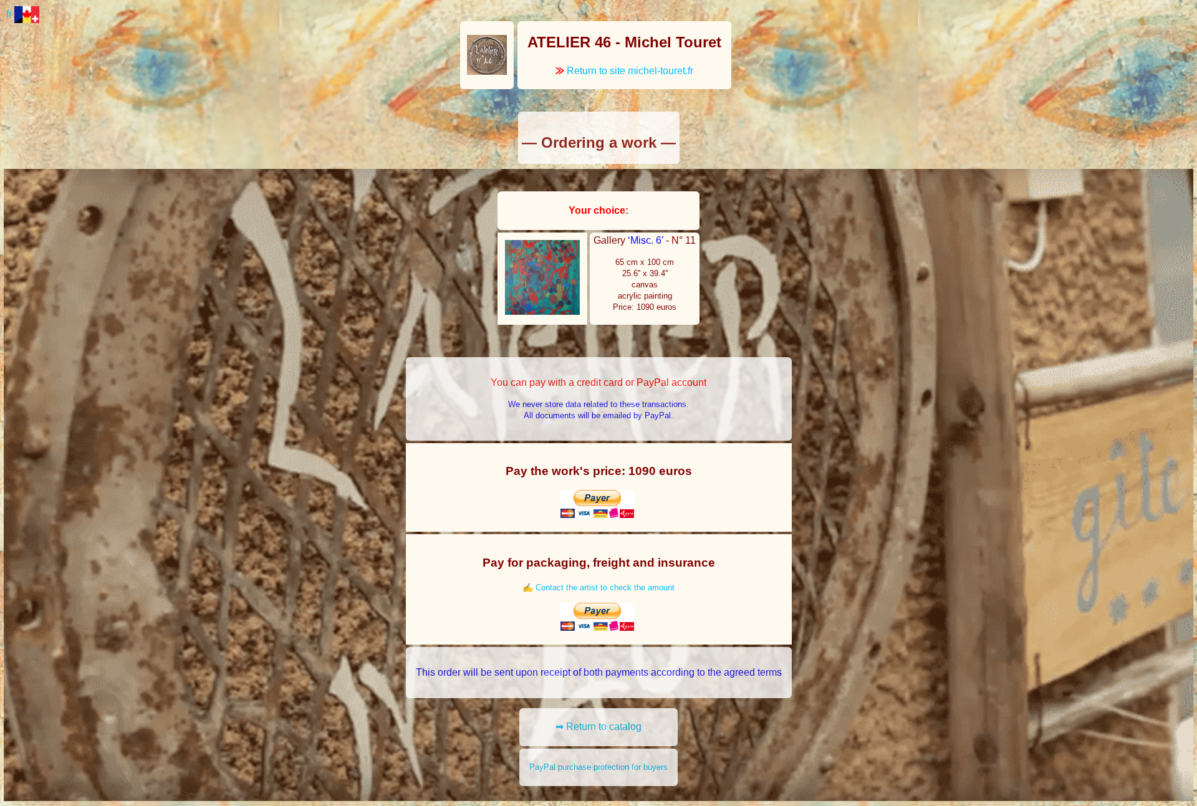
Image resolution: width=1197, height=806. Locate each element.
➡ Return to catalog (598, 726)
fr (10, 14)
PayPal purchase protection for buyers (598, 767)
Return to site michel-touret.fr (624, 70)
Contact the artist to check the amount (605, 587)
